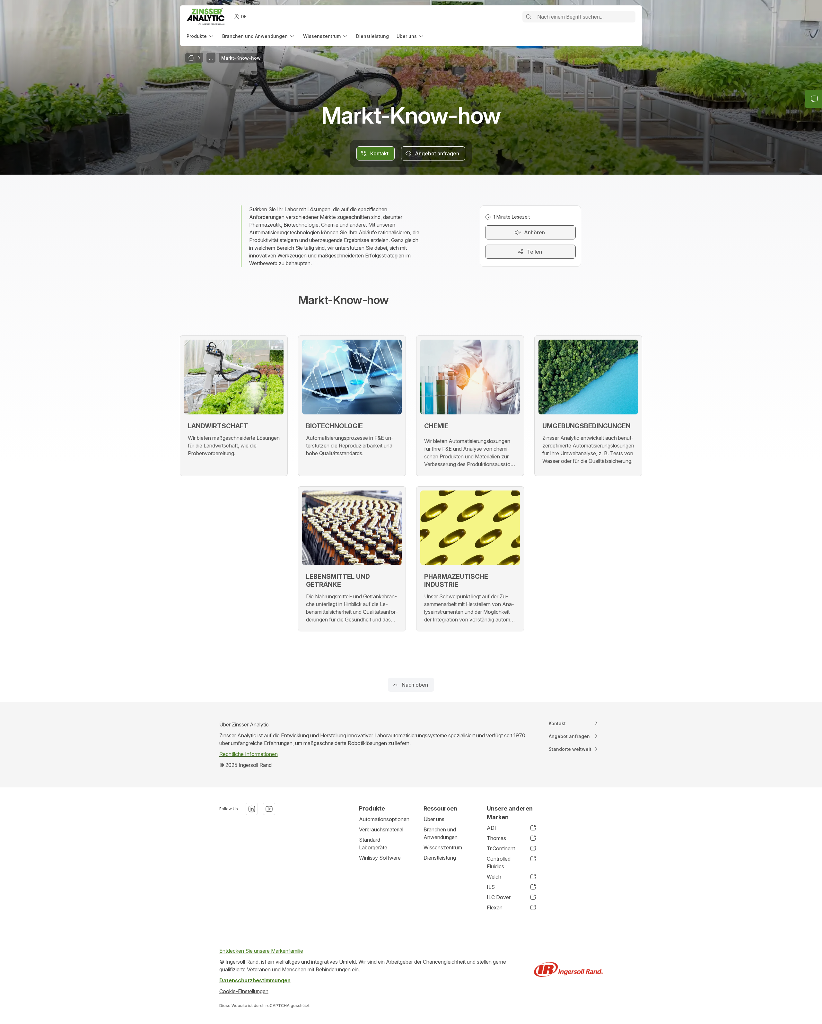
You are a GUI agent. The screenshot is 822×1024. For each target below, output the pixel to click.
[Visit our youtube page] (269, 809)
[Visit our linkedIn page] (252, 809)
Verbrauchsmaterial (381, 829)
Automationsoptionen (384, 819)
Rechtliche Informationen (248, 754)
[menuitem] (200, 36)
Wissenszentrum (443, 847)
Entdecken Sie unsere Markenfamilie (261, 951)
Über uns (434, 819)
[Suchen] (528, 16)
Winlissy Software (380, 858)
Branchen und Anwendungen (441, 833)
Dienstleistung (440, 858)
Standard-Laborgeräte (373, 844)
